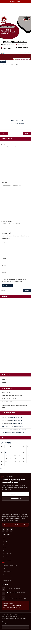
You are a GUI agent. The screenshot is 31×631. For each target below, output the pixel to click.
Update (2, 61)
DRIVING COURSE (6, 392)
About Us (5, 542)
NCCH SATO (4, 144)
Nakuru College (15, 64)
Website (4, 272)
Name (4, 258)
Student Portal (7, 554)
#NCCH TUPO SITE (6, 221)
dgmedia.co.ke (21, 618)
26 (10, 461)
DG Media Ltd (13, 618)
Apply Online (5, 624)
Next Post (27, 133)
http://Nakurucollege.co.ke (18, 123)
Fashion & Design (7, 577)
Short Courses (7, 580)
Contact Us (6, 557)
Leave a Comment (5, 67)
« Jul (1, 468)
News (4, 548)
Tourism (5, 568)
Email (4, 265)
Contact (4, 621)
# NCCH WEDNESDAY (16, 417)
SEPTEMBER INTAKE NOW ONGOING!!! (12, 395)
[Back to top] (15, 627)
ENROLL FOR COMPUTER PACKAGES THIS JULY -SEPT (15, 406)
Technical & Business (5, 133)
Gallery (5, 551)
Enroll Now (14, 494)
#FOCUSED (4, 183)
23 (28, 458)
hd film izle (5, 430)
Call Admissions (14, 498)
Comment (5, 242)
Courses (5, 545)
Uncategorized (6, 379)
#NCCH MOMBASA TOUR (9, 399)
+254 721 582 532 (16, 1)
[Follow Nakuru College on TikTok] (11, 529)
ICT (3, 574)
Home (4, 539)
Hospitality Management (10, 565)
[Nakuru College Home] (15, 509)
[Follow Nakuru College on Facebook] (3, 529)
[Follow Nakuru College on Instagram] (7, 529)
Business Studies (7, 571)
